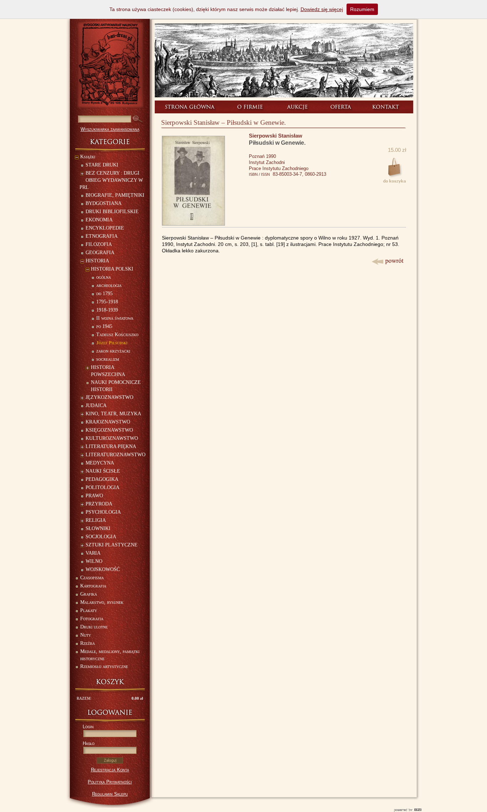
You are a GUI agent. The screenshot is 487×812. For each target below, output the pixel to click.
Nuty (85, 635)
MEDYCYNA (100, 463)
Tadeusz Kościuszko (117, 334)
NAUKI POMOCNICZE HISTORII (116, 386)
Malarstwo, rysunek (101, 602)
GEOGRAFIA (100, 252)
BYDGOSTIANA (104, 203)
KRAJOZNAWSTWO (108, 422)
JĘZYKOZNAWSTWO (109, 397)
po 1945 (104, 326)
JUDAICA (96, 405)
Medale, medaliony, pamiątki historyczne (109, 655)
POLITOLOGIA (102, 487)
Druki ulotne (94, 626)
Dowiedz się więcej (322, 9)
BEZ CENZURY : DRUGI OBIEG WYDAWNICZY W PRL (111, 180)
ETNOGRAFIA (102, 236)
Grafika (88, 594)
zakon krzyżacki (113, 351)
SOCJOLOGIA (101, 536)
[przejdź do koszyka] (110, 681)
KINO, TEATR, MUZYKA (113, 413)
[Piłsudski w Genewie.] (193, 223)
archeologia (109, 285)
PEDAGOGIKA (102, 479)
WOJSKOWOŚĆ (103, 569)
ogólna (103, 277)
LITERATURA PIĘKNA (111, 446)
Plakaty (88, 610)
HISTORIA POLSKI (112, 269)
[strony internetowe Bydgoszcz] (243, 810)
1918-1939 (107, 310)
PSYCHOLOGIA (103, 512)
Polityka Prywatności (110, 782)
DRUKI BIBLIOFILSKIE (112, 211)
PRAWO (94, 495)
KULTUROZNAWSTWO (112, 438)
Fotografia (91, 618)
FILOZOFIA (99, 244)
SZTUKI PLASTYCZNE (112, 545)
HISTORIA (97, 260)
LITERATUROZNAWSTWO (115, 454)
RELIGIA (96, 520)
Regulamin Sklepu (110, 794)
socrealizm (107, 359)
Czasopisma (92, 577)
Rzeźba (87, 643)
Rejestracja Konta (110, 769)
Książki (87, 156)
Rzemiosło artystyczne (104, 666)
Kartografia (93, 586)
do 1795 (104, 293)
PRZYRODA (99, 504)
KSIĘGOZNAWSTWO (109, 430)
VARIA (93, 553)
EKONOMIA (99, 219)
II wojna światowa (114, 318)
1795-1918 (107, 301)
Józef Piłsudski (112, 342)
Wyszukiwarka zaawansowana (110, 129)
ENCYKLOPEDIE (105, 228)
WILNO (94, 561)
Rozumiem (362, 9)
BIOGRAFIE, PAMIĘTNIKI (115, 195)
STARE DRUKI (102, 165)
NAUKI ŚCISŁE (103, 471)
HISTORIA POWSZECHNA (108, 371)
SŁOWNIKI (98, 528)
